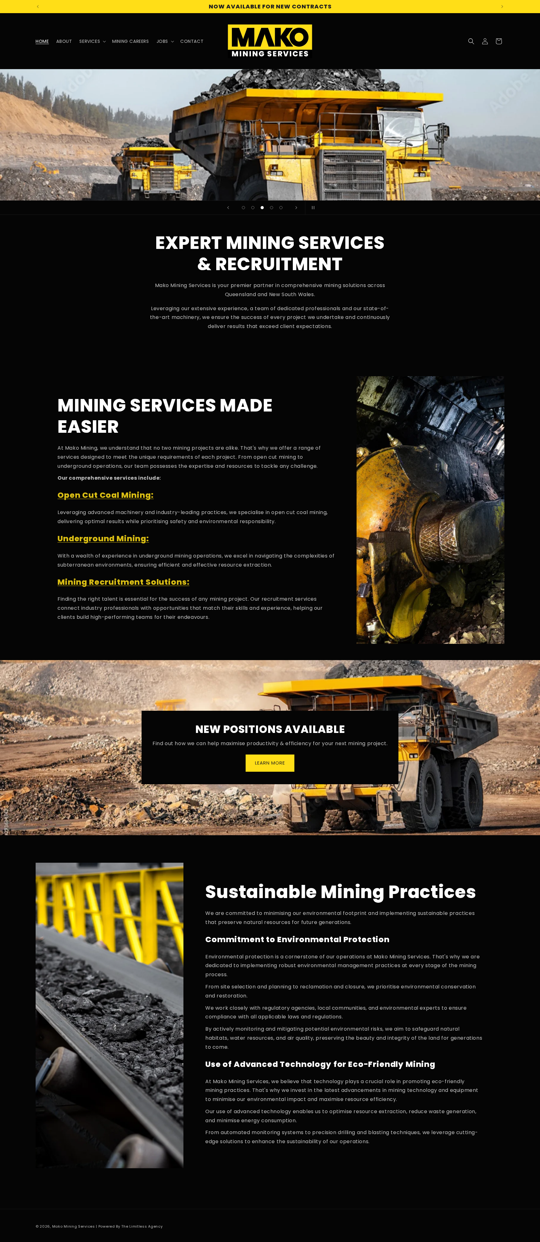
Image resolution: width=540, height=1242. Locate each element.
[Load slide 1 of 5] (243, 207)
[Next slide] (296, 208)
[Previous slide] (228, 208)
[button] (92, 41)
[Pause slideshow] (312, 208)
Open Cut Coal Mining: (106, 495)
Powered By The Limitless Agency (130, 1226)
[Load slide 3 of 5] (262, 207)
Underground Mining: (103, 538)
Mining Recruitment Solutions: (123, 582)
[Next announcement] (502, 7)
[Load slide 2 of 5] (253, 207)
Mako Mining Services (73, 1226)
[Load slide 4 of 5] (271, 207)
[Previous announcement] (38, 7)
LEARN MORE (270, 763)
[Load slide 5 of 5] (281, 207)
